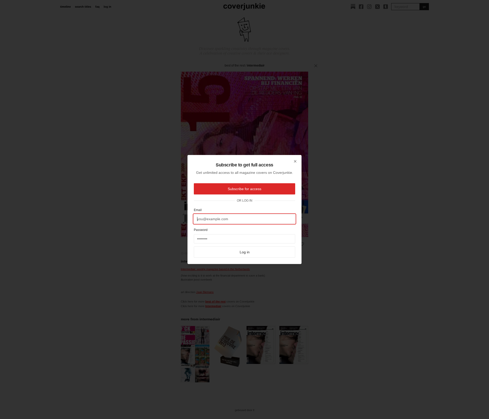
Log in (245, 252)
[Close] (295, 161)
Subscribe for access (244, 189)
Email (198, 210)
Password (201, 230)
